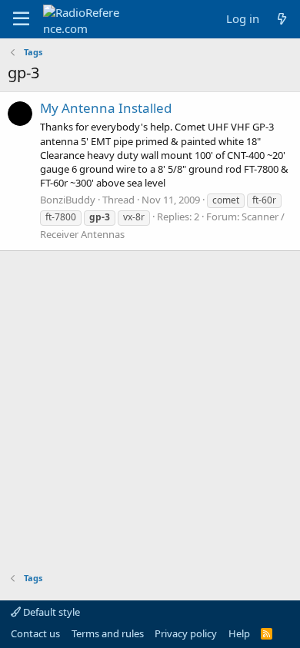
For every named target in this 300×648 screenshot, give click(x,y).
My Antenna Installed (106, 108)
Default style (50, 612)
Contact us (35, 633)
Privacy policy (186, 633)
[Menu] (21, 19)
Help (239, 633)
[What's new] (282, 19)
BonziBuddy (67, 200)
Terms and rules (108, 633)
